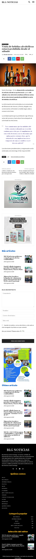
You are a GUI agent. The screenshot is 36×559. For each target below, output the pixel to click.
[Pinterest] (18, 59)
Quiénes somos (18, 473)
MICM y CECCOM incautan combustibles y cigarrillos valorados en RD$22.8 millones (13, 434)
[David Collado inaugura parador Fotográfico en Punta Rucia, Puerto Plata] (28, 269)
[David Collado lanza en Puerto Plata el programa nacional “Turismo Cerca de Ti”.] (27, 413)
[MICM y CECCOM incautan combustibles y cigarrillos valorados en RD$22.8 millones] (27, 434)
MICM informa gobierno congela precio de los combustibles (13, 258)
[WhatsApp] (22, 59)
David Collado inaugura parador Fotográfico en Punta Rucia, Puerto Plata (13, 268)
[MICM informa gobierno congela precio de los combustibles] (28, 259)
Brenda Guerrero (8, 54)
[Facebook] (9, 59)
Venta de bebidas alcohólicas (17, 157)
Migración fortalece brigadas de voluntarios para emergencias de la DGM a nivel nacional (12, 279)
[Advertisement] (18, 23)
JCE (8, 157)
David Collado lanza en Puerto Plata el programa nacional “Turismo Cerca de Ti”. (13, 413)
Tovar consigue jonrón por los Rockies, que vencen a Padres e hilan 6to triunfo (26, 172)
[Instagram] (23, 469)
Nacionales (5, 44)
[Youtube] (19, 469)
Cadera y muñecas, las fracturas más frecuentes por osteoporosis (9, 172)
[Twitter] (14, 59)
